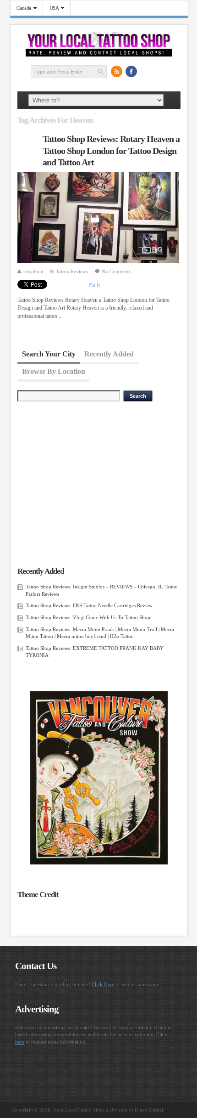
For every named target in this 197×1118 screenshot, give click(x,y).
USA (51, 8)
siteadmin (33, 271)
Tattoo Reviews (72, 271)
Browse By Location (53, 371)
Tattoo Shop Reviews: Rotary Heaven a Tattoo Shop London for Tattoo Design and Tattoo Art (111, 150)
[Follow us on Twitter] (146, 71)
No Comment (116, 271)
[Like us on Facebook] (131, 71)
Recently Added (109, 353)
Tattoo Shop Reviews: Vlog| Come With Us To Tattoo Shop (88, 617)
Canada (21, 8)
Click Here (103, 984)
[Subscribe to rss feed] (116, 71)
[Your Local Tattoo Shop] (99, 54)
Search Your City (49, 353)
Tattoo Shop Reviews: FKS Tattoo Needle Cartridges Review (89, 605)
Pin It (94, 285)
